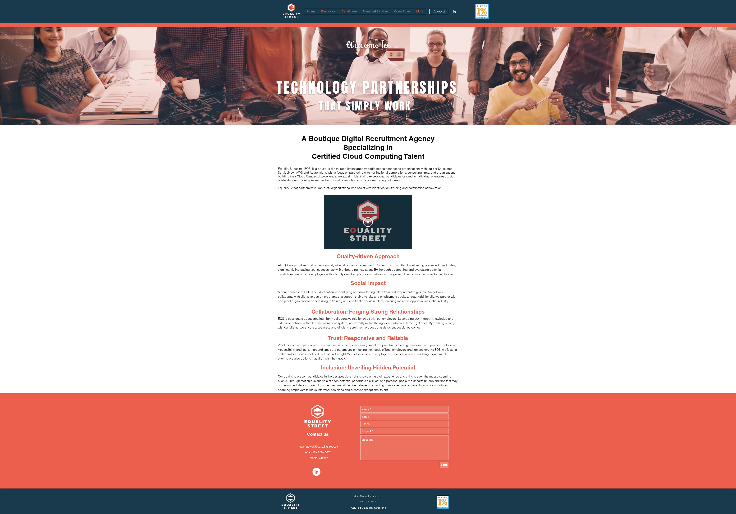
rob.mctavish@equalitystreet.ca (318, 446)
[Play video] (368, 222)
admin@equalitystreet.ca (367, 496)
